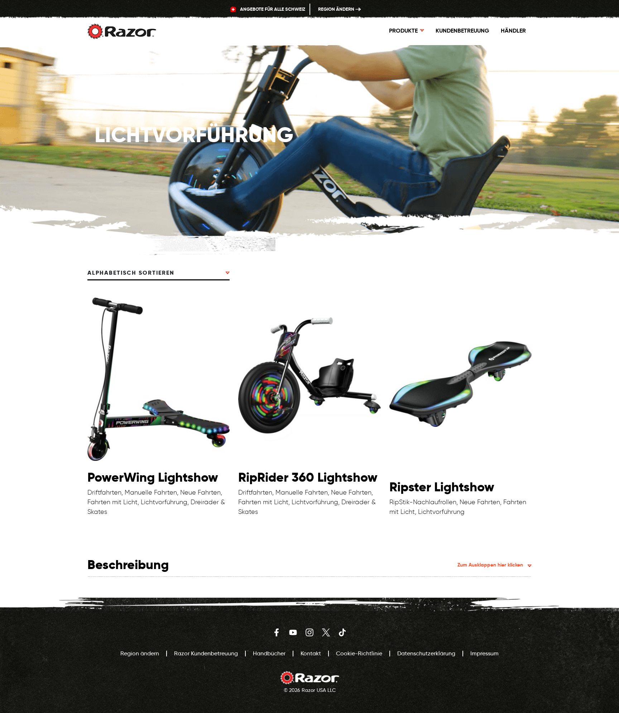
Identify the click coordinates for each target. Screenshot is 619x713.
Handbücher (269, 653)
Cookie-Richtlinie (359, 653)
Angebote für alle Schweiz (272, 9)
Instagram (309, 632)
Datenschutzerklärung (426, 653)
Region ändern (336, 9)
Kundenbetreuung (462, 30)
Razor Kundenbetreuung (206, 653)
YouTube (293, 632)
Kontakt (311, 653)
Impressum (484, 653)
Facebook (276, 632)
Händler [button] (513, 30)
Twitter (326, 632)
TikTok (342, 632)
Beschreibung (305, 565)
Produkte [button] (403, 30)
